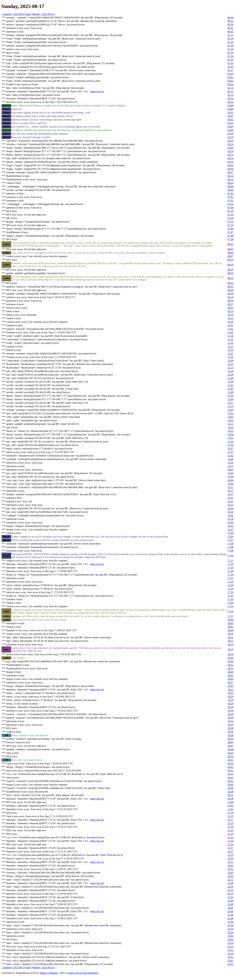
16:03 (230, 469)
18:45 (230, 675)
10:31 (230, 318)
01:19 (230, 49)
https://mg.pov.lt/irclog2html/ (83, 973)
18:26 (230, 658)
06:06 (230, 169)
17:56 (230, 611)
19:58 (230, 728)
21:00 (230, 802)
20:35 (230, 760)
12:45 (230, 388)
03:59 (230, 151)
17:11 (230, 560)
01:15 (230, 35)
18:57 (230, 682)
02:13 (230, 88)
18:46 (230, 679)
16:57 (230, 529)
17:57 (230, 616)
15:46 (230, 459)
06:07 (230, 172)
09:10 (230, 293)
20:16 (230, 753)
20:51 (230, 795)
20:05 (230, 742)
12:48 (230, 392)
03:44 (230, 147)
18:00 (230, 619)
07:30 (230, 214)
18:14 (230, 644)
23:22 (230, 950)
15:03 (230, 438)
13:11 (230, 402)
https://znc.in (96, 91)
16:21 (230, 498)
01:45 (230, 66)
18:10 (230, 634)
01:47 (230, 70)
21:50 (230, 858)
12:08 (230, 360)
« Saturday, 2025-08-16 (13, 14)
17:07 (230, 540)
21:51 (230, 862)
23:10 (230, 943)
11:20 (230, 343)
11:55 (230, 353)
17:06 (230, 533)
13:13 (230, 406)
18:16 (230, 654)
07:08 (230, 207)
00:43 (230, 31)
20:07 (230, 746)
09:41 (230, 307)
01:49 (230, 73)
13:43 (230, 409)
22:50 (230, 922)
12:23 (230, 364)
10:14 (230, 311)
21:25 (230, 844)
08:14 (230, 259)
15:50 (230, 462)
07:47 (230, 232)
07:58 (230, 239)
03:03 (230, 123)
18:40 (230, 672)
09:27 (230, 304)
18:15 (230, 649)
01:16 (230, 38)
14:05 (230, 417)
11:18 (230, 336)
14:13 (230, 424)
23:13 (230, 946)
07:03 (230, 197)
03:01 (230, 112)
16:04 (230, 476)
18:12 (230, 641)
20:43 (230, 774)
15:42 (230, 455)
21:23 (230, 837)
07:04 (230, 204)
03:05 (230, 126)
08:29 (230, 273)
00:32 (230, 21)
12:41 (230, 385)
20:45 (230, 777)
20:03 (230, 738)
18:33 (230, 665)
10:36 (230, 321)
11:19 (230, 339)
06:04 (230, 165)
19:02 (230, 686)
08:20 (230, 264)
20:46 (230, 784)
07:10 (230, 211)
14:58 (230, 434)
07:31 (230, 221)
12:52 (230, 395)
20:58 (230, 798)
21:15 (230, 816)
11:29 (230, 350)
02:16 (230, 98)
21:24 (230, 841)
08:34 (230, 283)
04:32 (230, 158)
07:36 (230, 225)
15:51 (230, 466)
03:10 (230, 133)
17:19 (230, 564)
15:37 (230, 448)
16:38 (230, 519)
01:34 (230, 56)
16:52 (230, 526)
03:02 (230, 119)
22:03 (230, 872)
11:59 (230, 357)
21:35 (230, 855)
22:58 (230, 925)
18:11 (230, 637)
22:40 (230, 900)
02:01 (230, 77)
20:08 (230, 749)
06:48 (230, 186)
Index (28, 14)
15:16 (230, 441)
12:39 (230, 381)
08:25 (230, 269)
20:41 (230, 767)
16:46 (230, 522)
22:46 (230, 911)
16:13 (230, 490)
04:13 (230, 154)
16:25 (230, 505)
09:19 (230, 297)
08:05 (230, 244)
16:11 (230, 487)
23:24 (230, 953)
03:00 (230, 105)
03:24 (230, 144)
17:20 (230, 567)
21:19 (230, 823)
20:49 (230, 791)
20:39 (230, 763)
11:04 (230, 332)
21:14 (230, 812)
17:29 (230, 581)
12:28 (230, 374)
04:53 (230, 161)
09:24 (230, 300)
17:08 (230, 543)
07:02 (230, 193)
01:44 (230, 63)
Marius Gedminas (49, 973)
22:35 (230, 897)
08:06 (230, 252)
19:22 (230, 689)
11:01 (230, 329)
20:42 (230, 770)
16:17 (230, 494)
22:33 (230, 890)
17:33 (230, 595)
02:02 (230, 81)
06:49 (230, 190)
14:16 (230, 427)
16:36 (230, 515)
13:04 (230, 399)
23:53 (230, 964)
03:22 (230, 140)
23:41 (230, 957)
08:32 (230, 278)
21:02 (230, 805)
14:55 (230, 431)
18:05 (230, 623)
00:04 (230, 17)
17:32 (230, 588)
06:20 (230, 183)
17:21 (230, 578)
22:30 (230, 886)
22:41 (230, 907)
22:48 (230, 914)
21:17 (230, 819)
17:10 (230, 555)
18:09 (230, 630)
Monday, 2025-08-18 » (43, 14)
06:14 (230, 176)
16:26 (230, 508)
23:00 (230, 936)
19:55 (230, 724)
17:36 (230, 599)
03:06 (230, 130)
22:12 (230, 879)
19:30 (230, 707)
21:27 (230, 848)
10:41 (230, 325)
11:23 (230, 346)
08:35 (230, 286)
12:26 (230, 371)
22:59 (230, 929)
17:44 (230, 602)
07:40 (230, 228)
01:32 (230, 52)
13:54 (230, 413)
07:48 (230, 235)
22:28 (230, 883)
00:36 (230, 24)
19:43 (230, 721)
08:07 (230, 256)
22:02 (230, 865)
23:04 (230, 939)
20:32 (230, 756)
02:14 (230, 95)
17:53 (230, 606)
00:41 (230, 28)
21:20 (230, 830)
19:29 (230, 693)
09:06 (230, 290)
